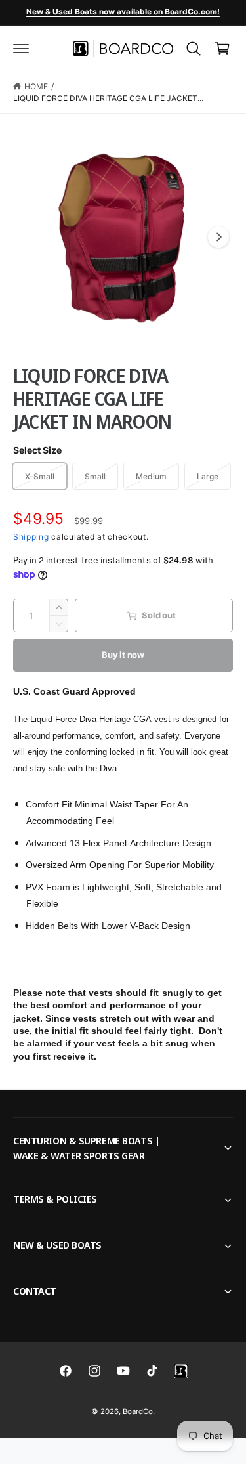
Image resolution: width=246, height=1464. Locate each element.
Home (36, 86)
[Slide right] (218, 237)
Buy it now (123, 654)
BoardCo (138, 1411)
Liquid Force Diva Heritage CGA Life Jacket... (108, 98)
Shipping (31, 537)
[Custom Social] (181, 1370)
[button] (21, 48)
